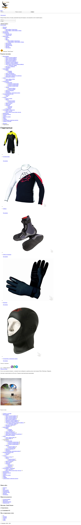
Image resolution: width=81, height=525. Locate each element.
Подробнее (5, 160)
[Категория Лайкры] (25, 206)
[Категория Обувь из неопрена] (28, 252)
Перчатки (5, 302)
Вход (2, 10)
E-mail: (2, 21)
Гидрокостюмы (6, 156)
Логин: (2, 19)
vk (3, 515)
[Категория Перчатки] (28, 300)
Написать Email (4, 368)
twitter (4, 520)
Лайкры (4, 208)
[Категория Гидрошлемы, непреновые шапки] (22, 356)
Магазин (5, 123)
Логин (2, 11)
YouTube (5, 517)
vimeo (4, 518)
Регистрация (3, 25)
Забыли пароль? (3, 15)
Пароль (17, 11)
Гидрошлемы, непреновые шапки (10, 358)
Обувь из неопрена (7, 254)
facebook (5, 516)
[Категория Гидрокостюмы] (11, 154)
